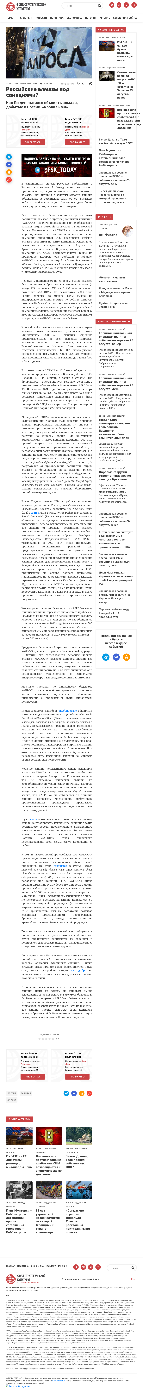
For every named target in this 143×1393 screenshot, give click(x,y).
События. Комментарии (112, 321)
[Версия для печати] (90, 83)
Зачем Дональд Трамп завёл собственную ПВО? (78, 1161)
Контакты (87, 1279)
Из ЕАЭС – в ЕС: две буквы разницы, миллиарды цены (19, 1161)
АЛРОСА (12, 1100)
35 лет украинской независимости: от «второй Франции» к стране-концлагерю (48, 1221)
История (90, 17)
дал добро (78, 970)
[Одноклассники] (9, 172)
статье (35, 512)
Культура (51, 1266)
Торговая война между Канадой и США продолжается (114, 613)
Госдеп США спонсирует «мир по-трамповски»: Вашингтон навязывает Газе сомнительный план (114, 428)
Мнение (105, 17)
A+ (78, 83)
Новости (41, 17)
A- (83, 83)
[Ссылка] (9, 180)
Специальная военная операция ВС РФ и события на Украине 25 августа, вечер (116, 338)
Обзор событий (117, 68)
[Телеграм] (9, 157)
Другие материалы (20, 1119)
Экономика (74, 17)
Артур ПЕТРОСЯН (117, 37)
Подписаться (32, 142)
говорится (60, 865)
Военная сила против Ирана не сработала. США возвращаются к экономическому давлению (49, 1165)
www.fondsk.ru (58, 1381)
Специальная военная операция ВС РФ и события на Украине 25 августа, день (116, 383)
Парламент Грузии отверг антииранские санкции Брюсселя (115, 475)
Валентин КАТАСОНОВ (27, 83)
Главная (10, 1266)
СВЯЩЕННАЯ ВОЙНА (125, 17)
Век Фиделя (108, 234)
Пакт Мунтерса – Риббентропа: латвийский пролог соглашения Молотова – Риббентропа (19, 1221)
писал (34, 819)
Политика (57, 17)
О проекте (67, 1279)
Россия (12, 1093)
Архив (96, 1279)
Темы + (11, 17)
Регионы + (25, 17)
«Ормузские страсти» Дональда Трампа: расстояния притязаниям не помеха (78, 1221)
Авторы (77, 1279)
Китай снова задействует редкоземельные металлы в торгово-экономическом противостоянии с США (116, 539)
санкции (26, 1093)
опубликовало (68, 710)
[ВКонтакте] (9, 164)
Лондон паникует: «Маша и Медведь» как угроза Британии (116, 292)
